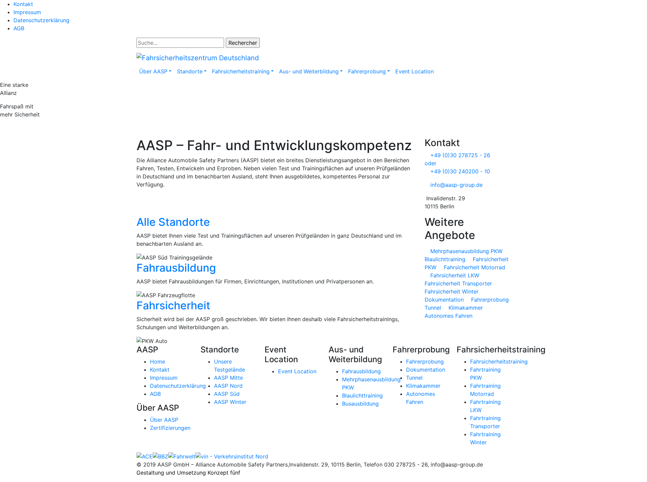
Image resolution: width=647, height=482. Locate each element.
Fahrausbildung (177, 267)
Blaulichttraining (362, 395)
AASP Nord (228, 385)
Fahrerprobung (425, 361)
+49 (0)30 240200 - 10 (459, 171)
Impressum (27, 12)
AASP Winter (230, 402)
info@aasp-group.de (456, 184)
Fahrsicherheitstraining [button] (241, 71)
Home (157, 361)
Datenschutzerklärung (41, 20)
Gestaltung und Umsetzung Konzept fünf (188, 472)
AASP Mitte (228, 377)
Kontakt (23, 4)
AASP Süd (227, 393)
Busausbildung (360, 403)
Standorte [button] (190, 71)
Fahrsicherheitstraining (499, 361)
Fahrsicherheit (174, 305)
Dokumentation (425, 369)
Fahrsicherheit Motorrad (473, 267)
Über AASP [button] (153, 71)
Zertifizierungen (170, 427)
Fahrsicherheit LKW (454, 275)
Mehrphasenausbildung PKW (465, 251)
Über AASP (164, 419)
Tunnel (414, 377)
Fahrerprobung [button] (367, 71)
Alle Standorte (174, 222)
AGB (18, 28)
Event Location (414, 71)
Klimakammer (465, 307)
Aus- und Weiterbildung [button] (309, 71)
